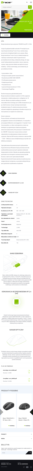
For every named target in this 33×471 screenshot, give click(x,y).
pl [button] (27, 2)
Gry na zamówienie (23, 464)
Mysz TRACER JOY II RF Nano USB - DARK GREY (8, 419)
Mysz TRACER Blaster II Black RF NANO (24, 419)
